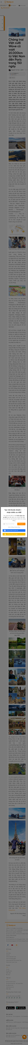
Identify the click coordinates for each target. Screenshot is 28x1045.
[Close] (24, 510)
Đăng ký (21, 523)
